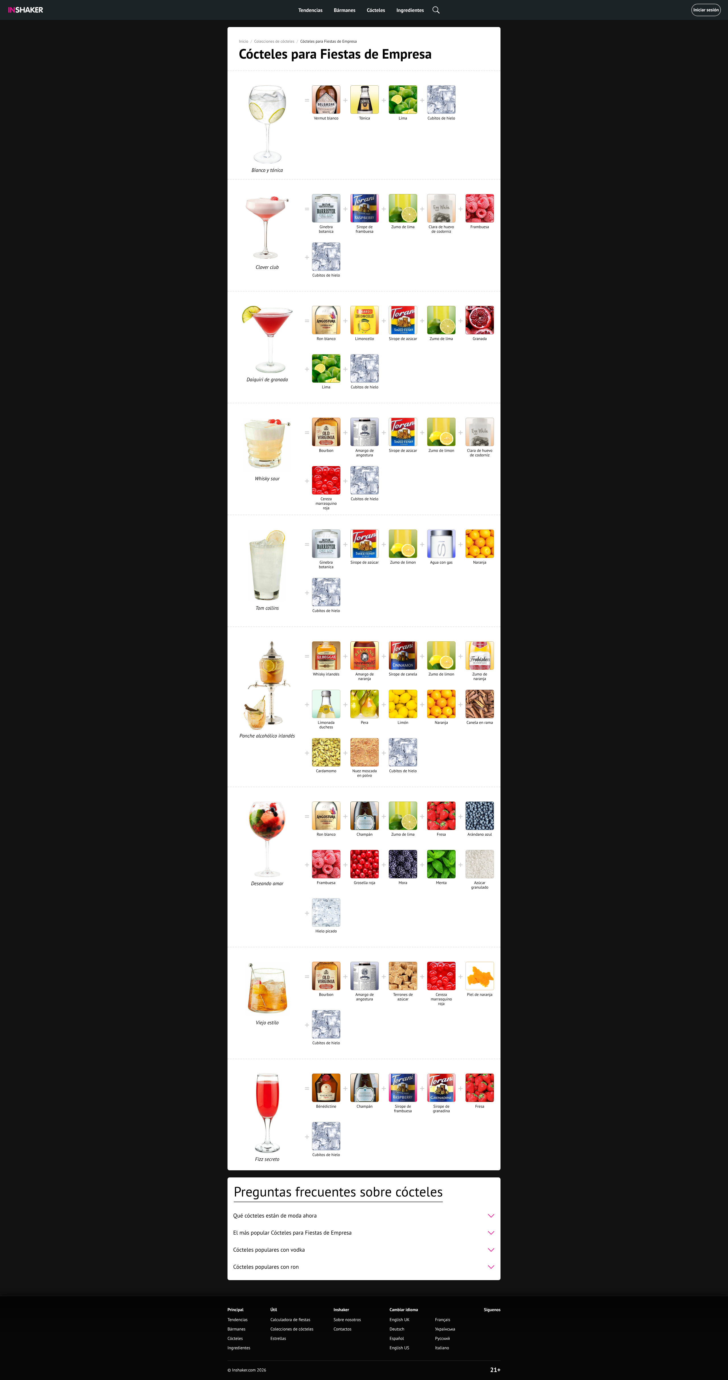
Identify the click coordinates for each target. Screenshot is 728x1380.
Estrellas (278, 1338)
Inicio (243, 41)
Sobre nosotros (347, 1320)
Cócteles (376, 10)
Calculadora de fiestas (290, 1320)
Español (397, 1338)
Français (442, 1320)
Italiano (442, 1348)
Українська (445, 1329)
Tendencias (310, 10)
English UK (400, 1320)
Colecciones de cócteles (274, 41)
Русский (442, 1338)
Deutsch (397, 1329)
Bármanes (344, 10)
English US (399, 1348)
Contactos (342, 1329)
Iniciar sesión (706, 10)
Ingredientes (410, 10)
